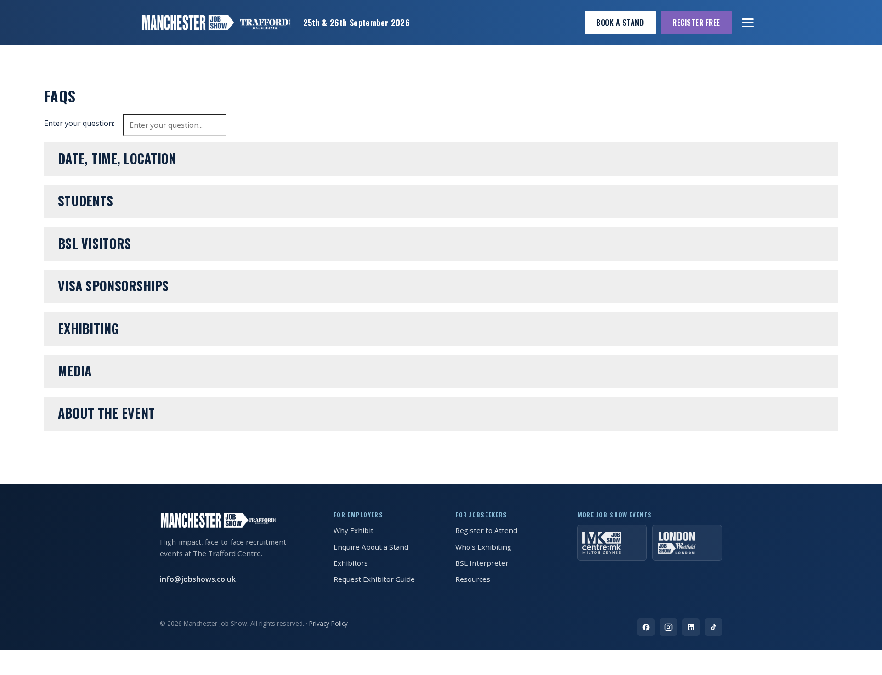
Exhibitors (351, 562)
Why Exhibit (353, 530)
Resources (472, 579)
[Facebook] (646, 627)
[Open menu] (748, 22)
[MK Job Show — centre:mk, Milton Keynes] (612, 543)
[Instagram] (668, 627)
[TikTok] (713, 627)
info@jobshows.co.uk (198, 579)
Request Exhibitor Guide (374, 579)
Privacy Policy (328, 623)
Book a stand (620, 22)
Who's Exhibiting (483, 546)
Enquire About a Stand (371, 546)
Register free (696, 22)
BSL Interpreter (482, 562)
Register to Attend (486, 530)
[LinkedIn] (691, 627)
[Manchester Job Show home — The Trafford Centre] (216, 22)
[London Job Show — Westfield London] (687, 543)
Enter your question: (79, 123)
